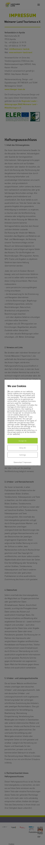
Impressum (27, 462)
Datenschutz (18, 462)
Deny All (22, 448)
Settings (22, 455)
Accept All (22, 441)
